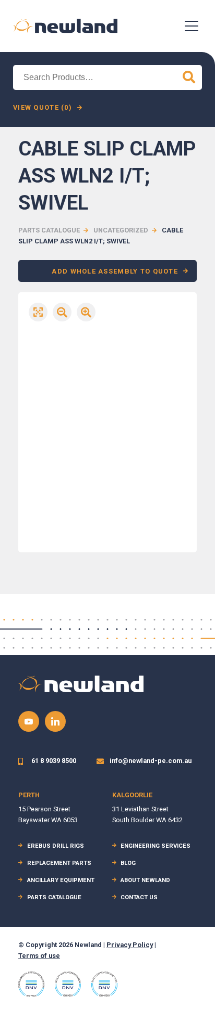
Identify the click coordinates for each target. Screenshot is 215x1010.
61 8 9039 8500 (53, 761)
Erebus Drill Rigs (55, 846)
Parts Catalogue (49, 230)
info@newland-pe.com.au (151, 761)
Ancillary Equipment (60, 880)
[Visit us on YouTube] (28, 721)
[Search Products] (189, 77)
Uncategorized (120, 230)
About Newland (145, 880)
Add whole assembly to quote (115, 271)
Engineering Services (155, 846)
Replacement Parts (59, 863)
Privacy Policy (129, 945)
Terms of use (39, 956)
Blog (128, 863)
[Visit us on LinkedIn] (55, 721)
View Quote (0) (42, 107)
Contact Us (139, 897)
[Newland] (65, 26)
